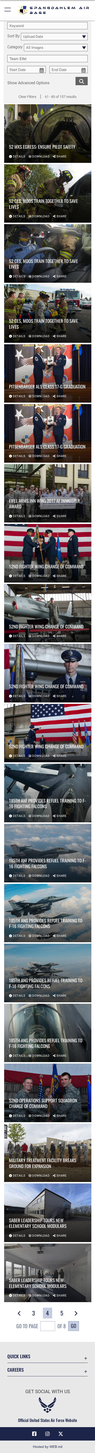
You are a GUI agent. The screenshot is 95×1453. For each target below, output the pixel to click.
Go (73, 1325)
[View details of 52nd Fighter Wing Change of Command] (47, 553)
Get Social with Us (47, 1391)
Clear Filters (27, 97)
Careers (15, 1369)
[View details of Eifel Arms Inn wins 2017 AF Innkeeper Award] (47, 493)
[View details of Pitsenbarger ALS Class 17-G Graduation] (47, 373)
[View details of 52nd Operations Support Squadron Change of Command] (47, 1093)
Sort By (13, 36)
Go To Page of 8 (41, 1326)
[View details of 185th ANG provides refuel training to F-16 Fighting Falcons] (47, 913)
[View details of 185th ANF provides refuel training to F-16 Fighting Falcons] (47, 793)
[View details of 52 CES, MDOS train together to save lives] (47, 193)
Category (15, 47)
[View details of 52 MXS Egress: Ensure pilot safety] (47, 133)
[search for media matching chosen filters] (82, 80)
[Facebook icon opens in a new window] (34, 1434)
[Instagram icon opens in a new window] (47, 1434)
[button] (8, 10)
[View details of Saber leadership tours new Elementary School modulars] (47, 1212)
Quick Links (18, 1356)
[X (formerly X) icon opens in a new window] (60, 1434)
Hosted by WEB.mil (47, 1447)
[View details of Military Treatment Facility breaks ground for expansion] (47, 1153)
